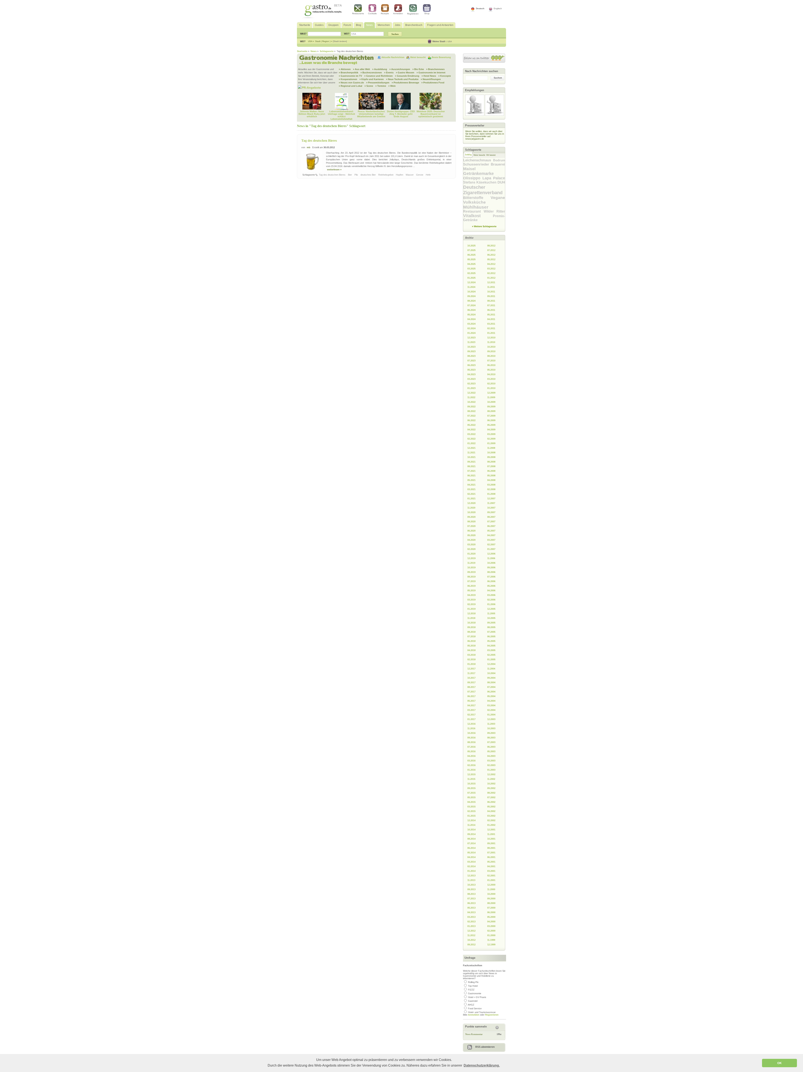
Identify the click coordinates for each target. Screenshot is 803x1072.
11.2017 (471, 673)
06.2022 (471, 420)
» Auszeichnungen (399, 69)
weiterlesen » (334, 169)
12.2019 (471, 558)
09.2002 (491, 788)
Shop (427, 13)
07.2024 (471, 305)
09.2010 (491, 351)
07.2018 (471, 636)
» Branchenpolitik (348, 72)
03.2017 (471, 710)
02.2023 (471, 383)
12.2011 (491, 282)
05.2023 (471, 369)
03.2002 (491, 816)
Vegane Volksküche (484, 199)
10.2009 (491, 402)
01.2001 (491, 880)
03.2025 (471, 268)
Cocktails (372, 13)
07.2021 (471, 471)
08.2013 (471, 894)
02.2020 (471, 549)
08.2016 (471, 742)
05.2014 (471, 852)
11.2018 (471, 618)
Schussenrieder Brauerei (484, 164)
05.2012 (491, 259)
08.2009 (491, 411)
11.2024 (471, 287)
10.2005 (491, 618)
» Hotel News (429, 76)
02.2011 (491, 328)
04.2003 (491, 756)
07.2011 (491, 305)
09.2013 (471, 889)
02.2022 (471, 438)
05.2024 (471, 314)
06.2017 (471, 696)
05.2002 (491, 806)
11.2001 (491, 834)
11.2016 (471, 728)
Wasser (410, 174)
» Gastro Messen (405, 72)
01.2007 (491, 549)
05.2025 (471, 259)
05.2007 (491, 530)
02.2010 (491, 383)
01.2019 (471, 609)
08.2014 (471, 838)
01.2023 (471, 388)
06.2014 (471, 848)
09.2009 (491, 406)
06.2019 (471, 586)
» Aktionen (345, 69)
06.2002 (491, 802)
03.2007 (491, 540)
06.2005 (491, 636)
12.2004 (491, 664)
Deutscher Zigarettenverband (483, 190)
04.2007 (491, 535)
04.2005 (491, 645)
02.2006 (491, 599)
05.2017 (471, 701)
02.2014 (471, 866)
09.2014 (471, 834)
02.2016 (471, 765)
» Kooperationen (348, 79)
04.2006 (491, 590)
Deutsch (480, 8)
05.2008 (491, 475)
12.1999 (491, 944)
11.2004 (491, 668)
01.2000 (491, 935)
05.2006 (491, 586)
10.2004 (491, 673)
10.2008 (491, 452)
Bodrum (499, 160)
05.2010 (491, 369)
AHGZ (471, 1004)
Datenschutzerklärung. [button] (482, 1065)
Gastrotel (472, 1001)
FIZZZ (471, 989)
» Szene (368, 86)
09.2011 (491, 296)
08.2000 (491, 903)
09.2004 (491, 678)
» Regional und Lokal (350, 86)
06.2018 (471, 641)
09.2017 (471, 682)
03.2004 (491, 705)
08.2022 (471, 411)
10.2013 (471, 884)
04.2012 (491, 264)
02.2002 (491, 820)
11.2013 (471, 880)
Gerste (420, 174)
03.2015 (471, 806)
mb (308, 147)
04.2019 (471, 595)
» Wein (392, 86)
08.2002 (491, 793)
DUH (501, 182)
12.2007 (491, 498)
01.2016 (471, 770)
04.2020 (471, 540)
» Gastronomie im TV (350, 76)
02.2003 (491, 765)
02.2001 (491, 875)
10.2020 (471, 512)
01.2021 (471, 498)
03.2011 (491, 323)
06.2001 (491, 857)
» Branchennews (435, 69)
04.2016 (471, 756)
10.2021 (471, 457)
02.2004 (491, 710)
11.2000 (491, 889)
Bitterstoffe (477, 198)
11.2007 (491, 503)
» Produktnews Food (432, 82)
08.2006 (491, 572)
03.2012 (491, 268)
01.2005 (491, 659)
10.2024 (471, 291)
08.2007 (491, 517)
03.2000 (491, 926)
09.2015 (471, 788)
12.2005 (491, 609)
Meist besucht (418, 57)
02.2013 (471, 921)
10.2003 (491, 728)
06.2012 (491, 255)
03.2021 (471, 489)
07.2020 (471, 526)
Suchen (498, 77)
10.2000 (491, 894)
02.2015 (471, 811)
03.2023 (471, 379)
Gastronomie (474, 993)
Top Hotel (473, 986)
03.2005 (491, 650)
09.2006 (491, 567)
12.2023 (471, 337)
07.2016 (471, 747)
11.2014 (471, 825)
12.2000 (491, 884)
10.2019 (471, 567)
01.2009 (491, 443)
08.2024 (471, 301)
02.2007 (491, 544)
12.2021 (471, 448)
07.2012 (491, 250)
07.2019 (471, 581)
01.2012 (491, 278)
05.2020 (471, 535)
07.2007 (491, 521)
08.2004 (491, 682)
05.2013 (471, 907)
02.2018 (471, 659)
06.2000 (491, 912)
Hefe (428, 174)
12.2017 (471, 668)
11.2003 (491, 724)
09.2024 (471, 296)
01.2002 (491, 825)
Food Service (475, 1008)
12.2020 (471, 503)
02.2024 (471, 328)
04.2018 (471, 650)
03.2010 (491, 379)
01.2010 (491, 388)
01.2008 (491, 494)
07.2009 (491, 415)
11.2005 (491, 613)
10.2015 (471, 783)
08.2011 (491, 301)
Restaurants (358, 13)
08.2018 (471, 632)
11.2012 (471, 935)
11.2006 (491, 558)
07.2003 (491, 742)
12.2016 (471, 724)
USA (450, 41)
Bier (350, 174)
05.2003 (491, 751)
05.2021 (471, 480)
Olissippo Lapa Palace (484, 178)
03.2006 (491, 595)
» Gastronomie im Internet (431, 72)
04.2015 (471, 802)
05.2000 (491, 917)
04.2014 (471, 857)
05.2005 (491, 641)
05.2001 (491, 861)
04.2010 (491, 374)
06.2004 (491, 691)
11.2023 (471, 342)
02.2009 (491, 438)
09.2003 (491, 733)
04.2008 (491, 480)
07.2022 (471, 415)
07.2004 (491, 687)
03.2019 (471, 599)
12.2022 (471, 392)
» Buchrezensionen (371, 72)
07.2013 (471, 898)
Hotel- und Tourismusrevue (482, 1012)
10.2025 (471, 245)
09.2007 (491, 512)
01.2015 (471, 816)
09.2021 (471, 461)
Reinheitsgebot (386, 174)
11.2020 (471, 507)
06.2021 (471, 475)
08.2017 (471, 687)
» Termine (380, 86)
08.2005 (491, 627)
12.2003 (491, 719)
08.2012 (491, 245)
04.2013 (471, 912)
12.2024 (471, 282)
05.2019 (471, 590)
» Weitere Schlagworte (484, 226)
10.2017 (471, 678)
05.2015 (471, 797)
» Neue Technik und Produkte (402, 79)
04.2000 (491, 921)
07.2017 (471, 691)
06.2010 (491, 365)
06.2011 (491, 310)
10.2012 (471, 940)
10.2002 (491, 783)
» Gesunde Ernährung (407, 76)
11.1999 (491, 940)
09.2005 (491, 622)
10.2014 (471, 829)
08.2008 (491, 461)
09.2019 (471, 572)
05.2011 (491, 314)
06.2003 (491, 747)
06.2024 (471, 310)
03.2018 (471, 655)
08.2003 (491, 737)
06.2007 (491, 526)
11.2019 (471, 563)
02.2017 (471, 714)
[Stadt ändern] (340, 41)
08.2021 (471, 466)
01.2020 (471, 553)
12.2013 (471, 875)
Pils (356, 174)
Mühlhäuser (475, 207)
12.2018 (471, 613)
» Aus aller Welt (361, 69)
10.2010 (491, 346)
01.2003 (491, 770)
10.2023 (471, 346)
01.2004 (491, 714)
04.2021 (471, 484)
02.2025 (471, 273)
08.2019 (471, 576)
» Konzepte (444, 76)
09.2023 (471, 351)
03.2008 (491, 484)
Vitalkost (478, 215)
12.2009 (491, 392)
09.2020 (471, 517)
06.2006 (491, 581)
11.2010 (491, 342)
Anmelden (398, 13)
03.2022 (471, 434)
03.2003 (491, 760)
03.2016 (471, 760)
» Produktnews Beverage (405, 82)
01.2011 (491, 333)
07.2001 (491, 852)
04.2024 (471, 319)
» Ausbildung (379, 69)
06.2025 (471, 255)
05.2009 (491, 425)
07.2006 (491, 576)
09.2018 (471, 627)
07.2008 (491, 466)
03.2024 (471, 323)
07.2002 (491, 797)
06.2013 (471, 903)
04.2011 (491, 319)
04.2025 (471, 264)
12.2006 (491, 553)
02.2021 (471, 494)
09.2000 (491, 898)
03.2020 (471, 544)
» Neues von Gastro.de (351, 82)
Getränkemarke (478, 173)
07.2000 (491, 907)
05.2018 (471, 645)
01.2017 (471, 719)
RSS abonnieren (485, 1046)
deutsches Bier (368, 174)
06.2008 (491, 471)
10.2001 (491, 838)
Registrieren (413, 14)
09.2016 (471, 737)
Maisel (469, 169)
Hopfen (400, 174)
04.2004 (491, 701)
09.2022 (471, 406)
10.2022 (471, 402)
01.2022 (471, 443)
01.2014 (471, 871)
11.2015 (471, 779)
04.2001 (491, 866)
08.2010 (491, 356)
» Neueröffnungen (431, 79)
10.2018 (471, 622)
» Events (389, 72)
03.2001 (491, 871)
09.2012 (471, 944)
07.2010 (491, 360)
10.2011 (491, 291)
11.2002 (491, 779)
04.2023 (471, 374)
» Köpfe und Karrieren (371, 79)
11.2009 (491, 397)
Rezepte (385, 13)
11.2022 (471, 397)
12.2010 (491, 337)
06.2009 (491, 420)
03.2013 (471, 917)
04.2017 (471, 705)
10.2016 (471, 733)
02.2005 (491, 655)
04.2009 (491, 429)
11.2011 (491, 287)
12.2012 (471, 930)
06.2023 (471, 365)
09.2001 (491, 843)
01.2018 (471, 664)
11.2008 (491, 448)
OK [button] (779, 1063)
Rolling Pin (473, 982)
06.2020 (471, 530)
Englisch (498, 8)
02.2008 (491, 489)
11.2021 (471, 452)
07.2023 (471, 360)
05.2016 (471, 751)
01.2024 (471, 333)
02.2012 (491, 273)
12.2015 (471, 774)
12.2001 (491, 829)
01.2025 (471, 278)
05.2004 (491, 696)
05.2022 (471, 425)
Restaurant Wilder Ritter (484, 211)
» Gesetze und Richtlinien (378, 76)
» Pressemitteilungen (377, 82)
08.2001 (491, 848)
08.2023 (471, 356)
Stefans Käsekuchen (480, 182)
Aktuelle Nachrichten (393, 57)
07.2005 (491, 632)
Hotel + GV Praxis (477, 997)
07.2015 (471, 793)
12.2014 (471, 820)
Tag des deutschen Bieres (319, 140)
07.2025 (471, 250)
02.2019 (471, 604)
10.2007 (491, 507)
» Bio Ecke (418, 69)
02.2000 (491, 930)
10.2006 (491, 563)
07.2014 (471, 843)
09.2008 (491, 457)
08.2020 (471, 521)
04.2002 (491, 811)
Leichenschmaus (478, 160)
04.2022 (471, 429)
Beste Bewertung (441, 57)
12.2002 (491, 774)
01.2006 (491, 604)
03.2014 (471, 861)
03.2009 (491, 434)
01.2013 (471, 926)
